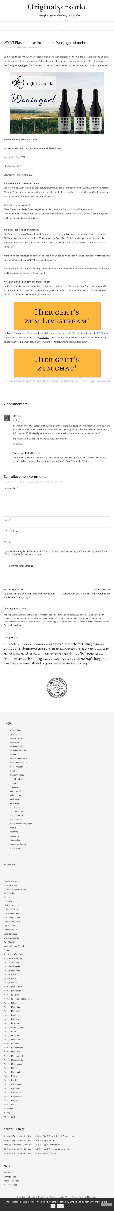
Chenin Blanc (42, 648)
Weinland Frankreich (13, 1019)
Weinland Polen (10, 1068)
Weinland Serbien (11, 1080)
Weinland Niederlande (13, 1060)
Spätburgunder (98, 658)
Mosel (24, 653)
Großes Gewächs (85, 648)
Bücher (7, 897)
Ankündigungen (16, 381)
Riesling (35, 658)
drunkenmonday (17, 774)
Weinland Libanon (11, 1043)
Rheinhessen (13, 658)
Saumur (54, 659)
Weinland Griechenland (14, 1027)
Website (8, 542)
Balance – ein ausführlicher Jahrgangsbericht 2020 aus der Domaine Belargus (29, 593)
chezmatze (15, 734)
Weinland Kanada (11, 1035)
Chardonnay (24, 648)
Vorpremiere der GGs (13, 958)
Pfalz (45, 653)
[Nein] (106, 1204)
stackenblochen (17, 811)
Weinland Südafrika (12, 1092)
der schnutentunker (18, 750)
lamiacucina (15, 787)
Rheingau (100, 654)
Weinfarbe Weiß (11, 982)
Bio (19, 644)
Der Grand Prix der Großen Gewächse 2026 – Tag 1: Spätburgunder (33, 1144)
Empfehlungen (10, 925)
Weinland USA (10, 1104)
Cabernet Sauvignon (84, 644)
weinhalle (14, 831)
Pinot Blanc (53, 653)
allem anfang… (16, 730)
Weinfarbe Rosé (11, 974)
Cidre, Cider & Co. (11, 905)
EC (14, 416)
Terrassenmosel (24, 664)
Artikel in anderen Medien (15, 889)
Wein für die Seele (12, 966)
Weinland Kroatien (12, 1039)
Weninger (22, 65)
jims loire (14, 783)
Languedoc (98, 649)
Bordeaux (46, 644)
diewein (13, 770)
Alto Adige (7, 644)
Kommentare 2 (34, 47)
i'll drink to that (16, 779)
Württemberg (81, 663)
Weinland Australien (12, 990)
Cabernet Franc (60, 644)
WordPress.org (10, 1184)
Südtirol (15, 663)
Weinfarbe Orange (12, 970)
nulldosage (14, 799)
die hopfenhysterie (18, 758)
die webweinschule (18, 762)
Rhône (25, 659)
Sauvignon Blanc (66, 659)
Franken (55, 648)
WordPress (66, 1197)
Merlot (8, 653)
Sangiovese (46, 659)
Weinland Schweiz (12, 1076)
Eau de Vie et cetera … (14, 921)
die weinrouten (16, 766)
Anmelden (8, 1172)
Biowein (37, 644)
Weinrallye (8, 1108)
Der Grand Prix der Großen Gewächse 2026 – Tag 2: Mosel (29, 1140)
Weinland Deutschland (13, 1011)
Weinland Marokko (12, 1051)
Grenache (70, 648)
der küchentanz (16, 746)
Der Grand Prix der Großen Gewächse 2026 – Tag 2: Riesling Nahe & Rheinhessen (39, 1136)
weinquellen (15, 840)
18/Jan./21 (20, 416)
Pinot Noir (78, 653)
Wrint (56, 663)
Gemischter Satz (11, 929)
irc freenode (65, 333)
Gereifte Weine (10, 933)
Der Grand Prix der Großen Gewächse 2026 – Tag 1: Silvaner (30, 1153)
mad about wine (17, 791)
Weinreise (8, 1112)
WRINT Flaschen (66, 663)
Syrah (7, 663)
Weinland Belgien (11, 994)
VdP (33, 663)
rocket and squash (18, 807)
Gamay (62, 649)
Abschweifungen (11, 881)
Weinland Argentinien (13, 986)
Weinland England (11, 1015)
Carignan (101, 644)
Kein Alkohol (9, 942)
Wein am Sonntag (11, 962)
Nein (60, 1206)
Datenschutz (43, 1197)
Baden (14, 644)
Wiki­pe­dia (44, 337)
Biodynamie (27, 644)
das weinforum (16, 738)
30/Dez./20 (7, 47)
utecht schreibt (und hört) (21, 823)
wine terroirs (15, 848)
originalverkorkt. (30, 1197)
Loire (105, 648)
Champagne (9, 649)
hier (99, 255)
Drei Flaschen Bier (12, 913)
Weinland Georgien (12, 1023)
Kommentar (11, 488)
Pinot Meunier (64, 654)
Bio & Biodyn (27, 381)
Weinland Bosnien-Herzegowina (18, 998)
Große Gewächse (11, 937)
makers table (15, 795)
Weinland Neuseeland (13, 1056)
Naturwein (37, 654)
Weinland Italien (11, 1031)
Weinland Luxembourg (13, 1047)
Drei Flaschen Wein (39, 381)
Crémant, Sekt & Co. (13, 909)
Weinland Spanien (11, 1088)
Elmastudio (92, 1197)
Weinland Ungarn (11, 1100)
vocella (13, 827)
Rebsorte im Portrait (13, 954)
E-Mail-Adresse (12, 530)
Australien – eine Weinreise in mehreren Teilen (86, 591)
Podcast (50, 381)
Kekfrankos (106, 381)
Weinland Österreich (71, 381)
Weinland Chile (10, 1003)
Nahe (31, 653)
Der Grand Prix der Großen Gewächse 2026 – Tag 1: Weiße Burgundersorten (37, 1149)
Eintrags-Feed (10, 1176)
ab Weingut (29, 233)
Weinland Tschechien (13, 1096)
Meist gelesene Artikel (14, 946)
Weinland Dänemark (12, 1007)
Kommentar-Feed (11, 1180)
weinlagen (14, 836)
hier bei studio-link (74, 285)
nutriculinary (15, 803)
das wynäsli (15, 742)
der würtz (14, 754)
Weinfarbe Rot (58, 381)
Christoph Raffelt (21, 47)
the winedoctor (16, 819)
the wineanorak (16, 815)
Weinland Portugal (12, 1072)
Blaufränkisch (97, 381)
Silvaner (81, 659)
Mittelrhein (16, 654)
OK (53, 1206)
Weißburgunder (44, 663)
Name (7, 519)
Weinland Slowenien (12, 1084)
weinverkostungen (18, 844)
